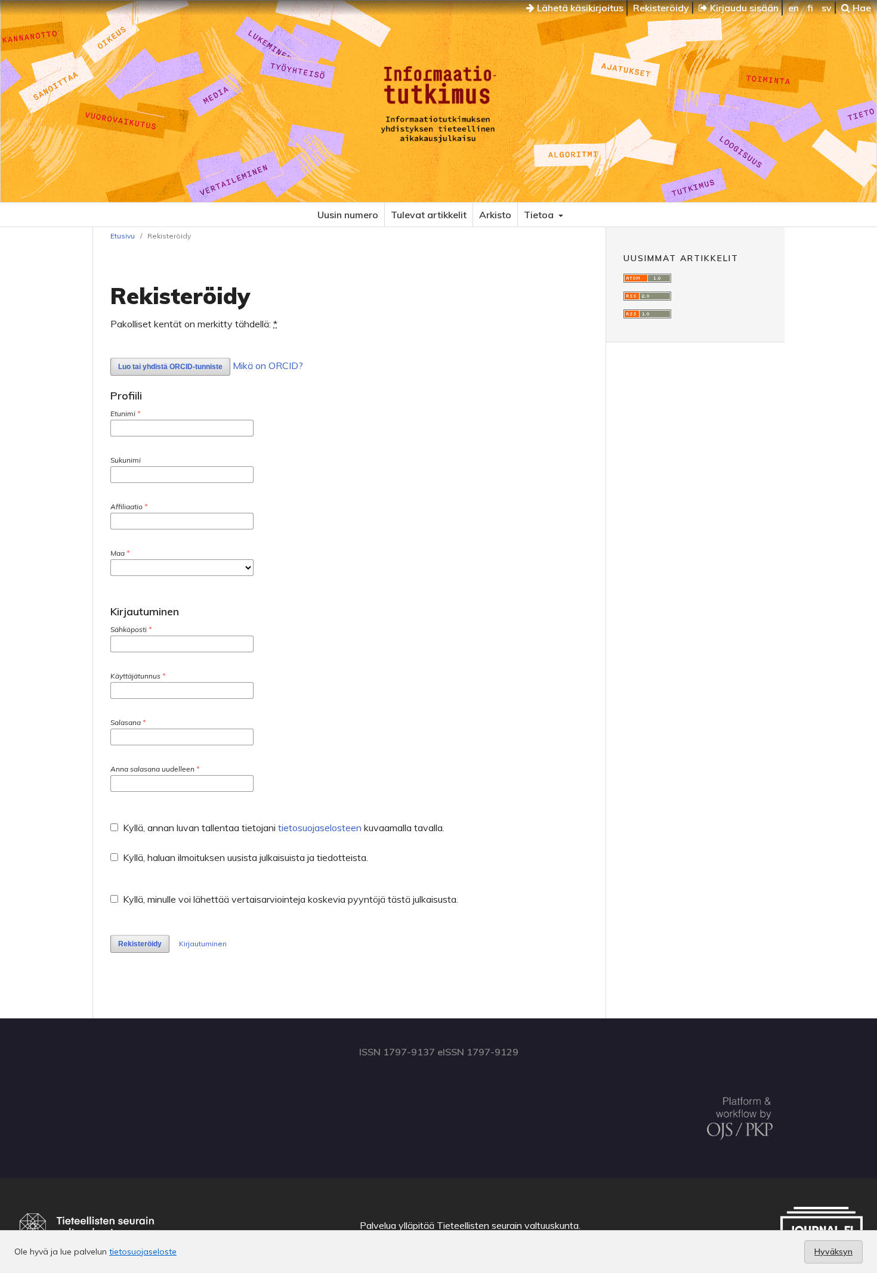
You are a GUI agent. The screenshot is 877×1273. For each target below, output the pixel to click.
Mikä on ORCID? (268, 365)
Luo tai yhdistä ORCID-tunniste (170, 367)
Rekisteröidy (661, 8)
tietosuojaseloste (143, 1251)
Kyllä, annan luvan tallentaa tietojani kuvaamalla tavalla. (282, 828)
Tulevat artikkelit (429, 215)
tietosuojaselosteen (320, 828)
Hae (860, 8)
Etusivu (122, 235)
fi (810, 8)
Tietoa (540, 215)
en (793, 8)
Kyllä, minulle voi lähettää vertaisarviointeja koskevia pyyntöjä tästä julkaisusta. (289, 899)
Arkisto (495, 215)
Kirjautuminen (203, 943)
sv (827, 8)
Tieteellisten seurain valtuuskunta (508, 1225)
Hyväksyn (833, 1251)
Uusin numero (347, 215)
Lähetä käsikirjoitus (579, 8)
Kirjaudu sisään (743, 8)
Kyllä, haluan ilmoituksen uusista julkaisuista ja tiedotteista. (244, 857)
